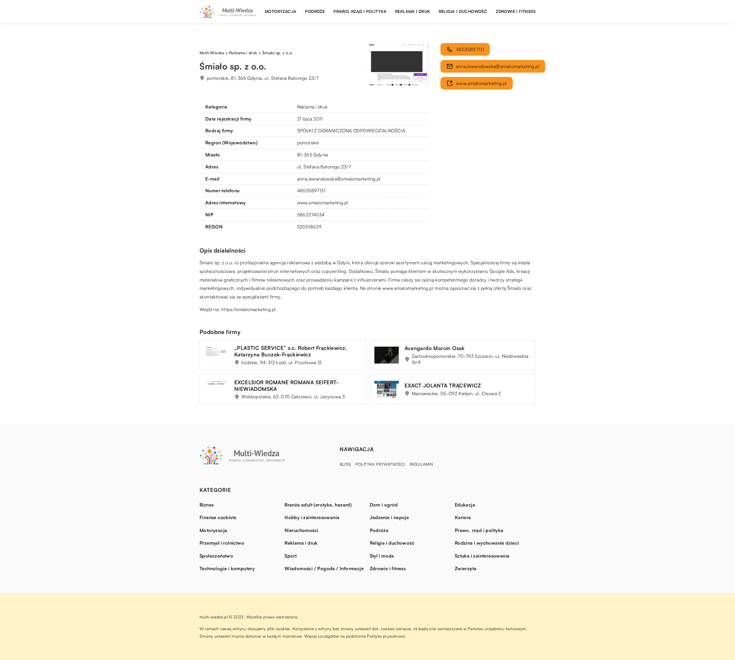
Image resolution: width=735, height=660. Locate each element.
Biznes (207, 505)
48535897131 (311, 190)
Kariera (463, 517)
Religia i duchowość (463, 11)
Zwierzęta (466, 568)
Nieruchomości (301, 530)
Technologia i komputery (227, 568)
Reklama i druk (412, 11)
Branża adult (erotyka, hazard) (318, 505)
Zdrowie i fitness (515, 11)
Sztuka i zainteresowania (482, 556)
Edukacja (465, 505)
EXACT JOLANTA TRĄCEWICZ (443, 385)
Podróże (315, 11)
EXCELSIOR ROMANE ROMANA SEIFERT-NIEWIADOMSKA (286, 385)
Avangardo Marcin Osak (435, 348)
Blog (345, 464)
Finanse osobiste (218, 517)
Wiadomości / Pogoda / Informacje (324, 568)
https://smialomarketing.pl (248, 309)
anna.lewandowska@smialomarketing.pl (339, 179)
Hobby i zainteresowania (312, 517)
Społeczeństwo (216, 556)
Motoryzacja (280, 11)
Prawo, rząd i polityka (359, 11)
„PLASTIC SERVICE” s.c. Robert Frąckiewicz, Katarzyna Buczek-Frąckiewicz (290, 351)
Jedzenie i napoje (389, 517)
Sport (291, 556)
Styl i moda (382, 556)
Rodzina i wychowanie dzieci (487, 543)
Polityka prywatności (380, 464)
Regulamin (421, 464)
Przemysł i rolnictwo (222, 543)
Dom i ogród (384, 505)
